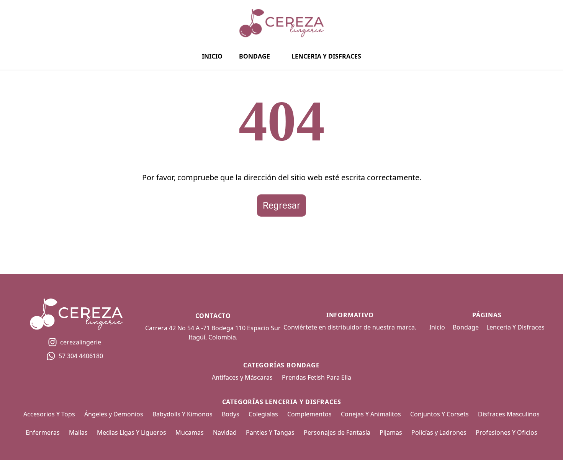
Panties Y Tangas (270, 432)
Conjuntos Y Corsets (439, 414)
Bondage (254, 56)
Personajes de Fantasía (337, 432)
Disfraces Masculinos (509, 414)
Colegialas (263, 414)
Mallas (78, 432)
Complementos (309, 414)
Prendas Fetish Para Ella (316, 377)
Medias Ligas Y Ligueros (131, 432)
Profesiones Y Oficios (506, 432)
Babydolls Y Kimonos (182, 414)
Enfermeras (43, 432)
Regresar (281, 205)
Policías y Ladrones (438, 432)
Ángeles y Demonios (113, 414)
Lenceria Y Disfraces (326, 56)
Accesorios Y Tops (49, 414)
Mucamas (189, 432)
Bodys (230, 414)
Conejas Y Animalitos (371, 414)
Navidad (225, 432)
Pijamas (391, 432)
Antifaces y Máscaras (242, 377)
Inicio (212, 56)
